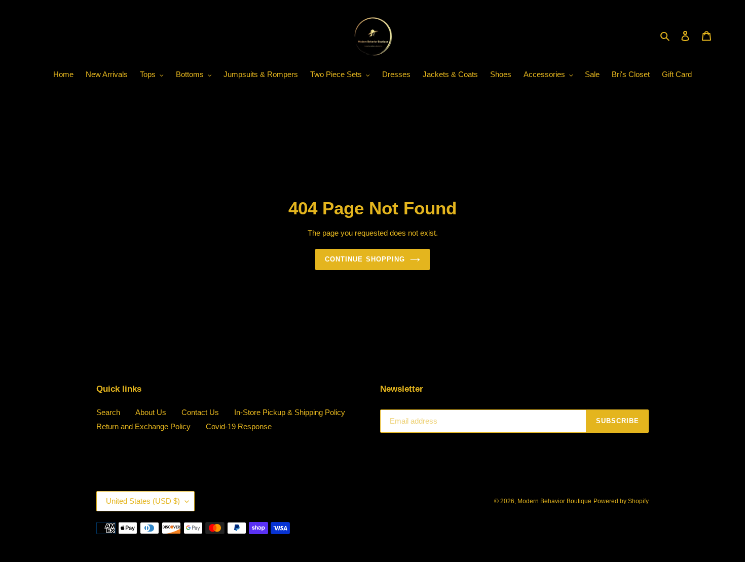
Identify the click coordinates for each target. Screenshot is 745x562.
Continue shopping (365, 259)
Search (108, 412)
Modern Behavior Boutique (554, 501)
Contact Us (200, 412)
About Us (150, 412)
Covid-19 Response (239, 426)
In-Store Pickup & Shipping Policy (289, 412)
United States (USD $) (143, 501)
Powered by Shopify (621, 501)
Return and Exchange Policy (143, 426)
